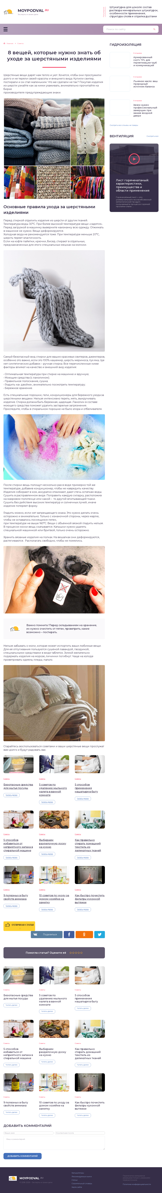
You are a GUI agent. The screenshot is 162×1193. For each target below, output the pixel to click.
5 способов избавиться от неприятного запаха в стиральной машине (18, 845)
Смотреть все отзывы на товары (124, 125)
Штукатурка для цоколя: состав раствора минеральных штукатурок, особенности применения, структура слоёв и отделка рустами (133, 12)
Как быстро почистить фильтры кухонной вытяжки (90, 899)
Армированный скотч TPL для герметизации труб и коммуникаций (145, 61)
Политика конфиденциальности (137, 1184)
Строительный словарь (82, 1183)
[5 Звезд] (81, 953)
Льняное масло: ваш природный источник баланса (145, 84)
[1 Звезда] (70, 953)
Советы (6, 779)
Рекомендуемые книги (82, 1176)
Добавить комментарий (22, 1156)
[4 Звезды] (78, 953)
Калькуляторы (78, 1173)
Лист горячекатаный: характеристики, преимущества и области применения (132, 186)
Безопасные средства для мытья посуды (18, 786)
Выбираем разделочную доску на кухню (52, 844)
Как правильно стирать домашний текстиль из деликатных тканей (88, 845)
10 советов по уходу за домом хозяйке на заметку (54, 899)
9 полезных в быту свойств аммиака (15, 897)
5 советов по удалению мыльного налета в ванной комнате (53, 790)
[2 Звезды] (73, 953)
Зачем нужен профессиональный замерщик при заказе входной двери (145, 110)
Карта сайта (77, 1187)
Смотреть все (152, 136)
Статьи (75, 1180)
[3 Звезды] (76, 953)
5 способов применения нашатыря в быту (86, 788)
